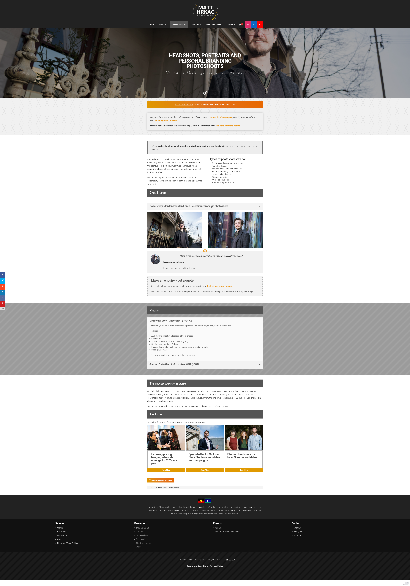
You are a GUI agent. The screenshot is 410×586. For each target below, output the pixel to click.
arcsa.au (218, 527)
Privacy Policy (216, 566)
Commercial (62, 535)
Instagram (298, 531)
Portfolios (194, 25)
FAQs (138, 547)
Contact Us (230, 559)
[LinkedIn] (254, 24)
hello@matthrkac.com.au (219, 286)
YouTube (297, 535)
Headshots (61, 531)
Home (152, 25)
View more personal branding (160, 480)
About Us (162, 25)
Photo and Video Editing (67, 543)
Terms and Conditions (197, 566)
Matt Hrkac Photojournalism (227, 531)
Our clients (141, 531)
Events (60, 527)
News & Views (142, 535)
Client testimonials (144, 543)
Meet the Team (142, 527)
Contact (231, 25)
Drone (60, 539)
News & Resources (213, 25)
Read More (166, 470)
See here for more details (228, 125)
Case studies (141, 539)
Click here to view (184, 105)
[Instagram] (248, 24)
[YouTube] (260, 24)
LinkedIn (297, 527)
